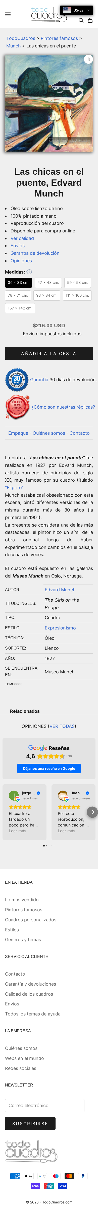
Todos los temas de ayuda (33, 1013)
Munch (13, 45)
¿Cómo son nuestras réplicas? (63, 407)
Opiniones (21, 260)
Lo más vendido (22, 899)
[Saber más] (29, 271)
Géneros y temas (23, 939)
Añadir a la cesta (49, 353)
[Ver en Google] (14, 796)
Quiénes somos (49, 433)
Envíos (18, 245)
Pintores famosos (59, 38)
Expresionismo (60, 627)
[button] (5, 812)
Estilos (12, 929)
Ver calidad (22, 238)
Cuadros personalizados (30, 919)
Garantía (39, 379)
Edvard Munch (60, 589)
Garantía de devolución (35, 253)
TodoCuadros (20, 38)
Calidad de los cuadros (29, 994)
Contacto (80, 433)
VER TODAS (62, 726)
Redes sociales (20, 1068)
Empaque (18, 433)
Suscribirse (30, 1123)
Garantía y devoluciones (30, 984)
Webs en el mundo (24, 1058)
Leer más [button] (17, 830)
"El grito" (14, 487)
